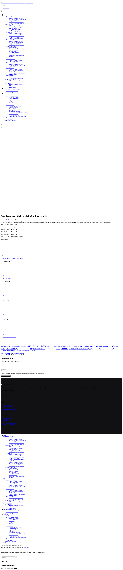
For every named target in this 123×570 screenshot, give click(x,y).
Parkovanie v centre (10, 59)
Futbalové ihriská (13, 47)
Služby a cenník (12, 66)
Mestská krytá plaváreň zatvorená (9, 278)
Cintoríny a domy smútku (12, 91)
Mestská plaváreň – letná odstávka (9, 337)
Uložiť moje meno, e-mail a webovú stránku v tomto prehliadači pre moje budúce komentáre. (23, 373)
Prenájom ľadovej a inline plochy (16, 22)
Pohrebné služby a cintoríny (9, 88)
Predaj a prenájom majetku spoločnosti (17, 116)
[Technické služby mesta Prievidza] (17, 3)
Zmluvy (11, 102)
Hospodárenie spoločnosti (15, 106)
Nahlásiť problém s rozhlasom (16, 78)
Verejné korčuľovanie (14, 20)
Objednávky (12, 100)
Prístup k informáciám (14, 97)
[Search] (16, 557)
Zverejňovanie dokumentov (12, 96)
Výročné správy (12, 103)
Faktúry (11, 101)
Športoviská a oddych (7, 15)
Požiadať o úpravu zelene (15, 85)
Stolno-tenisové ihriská (14, 52)
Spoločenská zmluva (13, 107)
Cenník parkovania (13, 61)
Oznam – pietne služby (7, 316)
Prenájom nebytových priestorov (16, 23)
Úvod (4, 14)
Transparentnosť (10, 105)
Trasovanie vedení (13, 74)
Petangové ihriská (13, 54)
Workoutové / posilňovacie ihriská (16, 55)
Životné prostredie (7, 82)
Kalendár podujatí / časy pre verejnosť (17, 19)
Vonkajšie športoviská (11, 46)
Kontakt (5, 121)
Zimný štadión (9, 16)
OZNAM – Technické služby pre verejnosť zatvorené (13, 258)
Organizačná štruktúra (14, 108)
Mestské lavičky (50, 346)
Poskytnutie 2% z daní (14, 115)
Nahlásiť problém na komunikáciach (17, 65)
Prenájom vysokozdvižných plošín (17, 73)
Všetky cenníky (9, 119)
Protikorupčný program (14, 111)
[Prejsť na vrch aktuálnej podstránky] (61, 550)
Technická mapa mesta (11, 79)
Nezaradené (90, 346)
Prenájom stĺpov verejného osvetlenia (17, 71)
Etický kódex (12, 110)
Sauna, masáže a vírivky (14, 37)
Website (3, 371)
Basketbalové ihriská (13, 48)
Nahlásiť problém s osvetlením (16, 70)
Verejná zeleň (9, 83)
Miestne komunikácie (11, 62)
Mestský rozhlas (10, 75)
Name (2, 368)
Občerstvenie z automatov (15, 29)
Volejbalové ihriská (13, 50)
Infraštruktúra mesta (7, 57)
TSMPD (14, 349)
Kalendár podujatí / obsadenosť (16, 34)
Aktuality (5, 93)
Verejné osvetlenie (10, 68)
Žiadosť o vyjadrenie (11, 120)
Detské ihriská (5, 346)
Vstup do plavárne (13, 28)
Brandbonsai (22, 395)
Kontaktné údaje (7, 418)
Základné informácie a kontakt (16, 18)
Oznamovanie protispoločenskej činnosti (18, 112)
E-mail (2, 369)
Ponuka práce (9, 117)
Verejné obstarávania (13, 98)
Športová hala (9, 32)
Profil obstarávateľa (13, 114)
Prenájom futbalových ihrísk (15, 43)
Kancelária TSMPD (5, 219)
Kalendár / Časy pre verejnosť (16, 27)
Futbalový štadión (10, 39)
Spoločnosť (5, 94)
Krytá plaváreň (9, 24)
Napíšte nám (6, 8)
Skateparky (11, 56)
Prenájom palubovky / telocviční (16, 36)
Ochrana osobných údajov (9, 424)
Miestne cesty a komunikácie (73, 346)
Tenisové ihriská (12, 51)
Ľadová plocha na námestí (6, 212)
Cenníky (5, 419)
